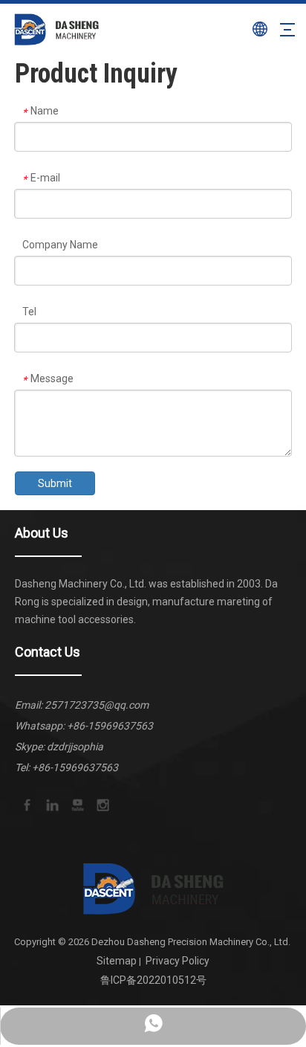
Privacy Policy (177, 961)
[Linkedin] (51, 804)
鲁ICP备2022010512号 (153, 980)
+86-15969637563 (110, 726)
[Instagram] (102, 804)
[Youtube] (76, 804)
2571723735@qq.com (97, 705)
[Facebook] (26, 804)
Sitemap (117, 961)
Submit (55, 483)
